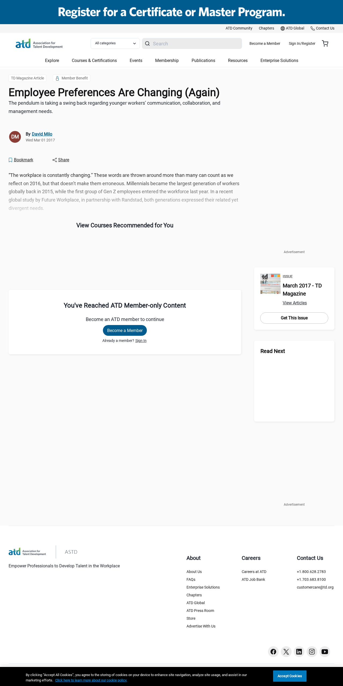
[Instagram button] (312, 651)
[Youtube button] (324, 651)
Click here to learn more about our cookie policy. (91, 680)
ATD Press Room (200, 610)
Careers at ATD (254, 572)
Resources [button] (238, 60)
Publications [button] (203, 60)
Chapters (194, 595)
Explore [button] (52, 60)
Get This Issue (294, 317)
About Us (194, 572)
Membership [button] (167, 60)
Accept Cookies (290, 676)
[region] (171, 676)
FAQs (191, 579)
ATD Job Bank (253, 579)
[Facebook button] (273, 651)
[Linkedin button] (299, 651)
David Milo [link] (42, 134)
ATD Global (196, 603)
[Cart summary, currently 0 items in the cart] (327, 43)
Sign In (141, 340)
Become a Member (264, 43)
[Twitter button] (286, 651)
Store (191, 618)
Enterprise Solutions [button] (279, 60)
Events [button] (136, 60)
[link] (239, 28)
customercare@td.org (315, 587)
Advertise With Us (201, 626)
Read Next (272, 351)
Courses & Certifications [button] (94, 60)
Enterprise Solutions (203, 587)
